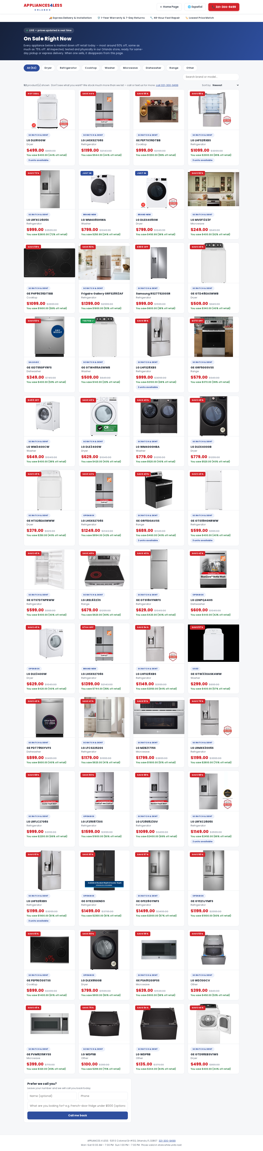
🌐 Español (195, 7)
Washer (110, 68)
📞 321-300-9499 (224, 7)
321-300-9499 (167, 1140)
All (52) (31, 68)
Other (190, 68)
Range (173, 68)
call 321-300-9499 (167, 85)
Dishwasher (153, 68)
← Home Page (169, 7)
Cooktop (91, 68)
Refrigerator (68, 68)
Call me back (77, 1115)
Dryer (48, 68)
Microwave (130, 68)
